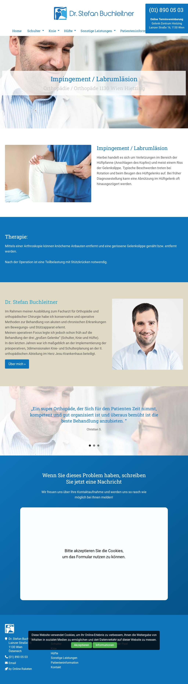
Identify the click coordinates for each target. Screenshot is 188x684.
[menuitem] (16, 30)
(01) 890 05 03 (18, 657)
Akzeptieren (81, 645)
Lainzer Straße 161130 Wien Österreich (20, 647)
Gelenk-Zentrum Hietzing (167, 23)
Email (12, 663)
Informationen (105, 645)
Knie (52, 31)
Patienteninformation (137, 31)
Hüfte (68, 31)
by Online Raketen (20, 669)
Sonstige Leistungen (96, 31)
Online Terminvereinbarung (166, 19)
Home (16, 31)
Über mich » (17, 364)
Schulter (34, 31)
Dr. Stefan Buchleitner (94, 13)
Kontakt (56, 667)
